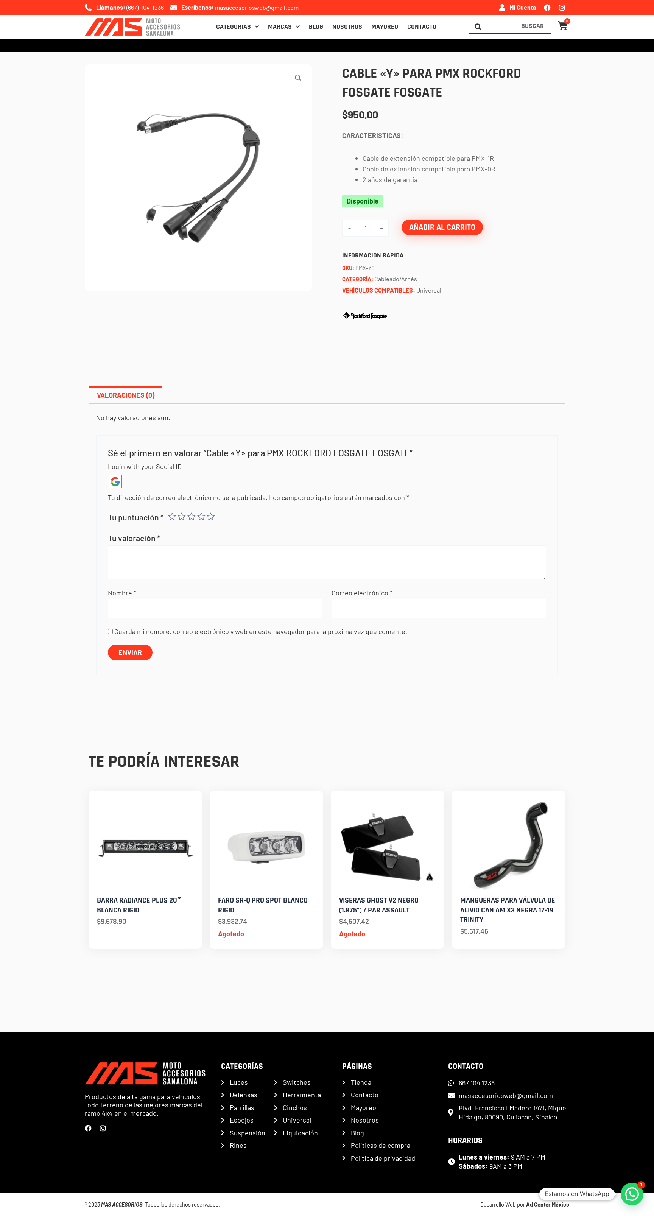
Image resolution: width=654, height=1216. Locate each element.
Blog (316, 27)
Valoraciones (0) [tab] (125, 395)
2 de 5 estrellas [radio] (182, 516)
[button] (298, 78)
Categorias (233, 27)
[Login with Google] (115, 481)
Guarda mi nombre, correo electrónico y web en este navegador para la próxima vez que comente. (260, 631)
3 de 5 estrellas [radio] (191, 516)
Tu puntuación (136, 517)
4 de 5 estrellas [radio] (201, 516)
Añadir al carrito (442, 227)
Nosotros (347, 27)
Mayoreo (384, 27)
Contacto (421, 27)
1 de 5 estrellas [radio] (172, 516)
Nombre (122, 593)
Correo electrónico (362, 593)
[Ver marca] (365, 314)
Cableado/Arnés (395, 278)
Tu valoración (134, 538)
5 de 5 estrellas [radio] (211, 516)
